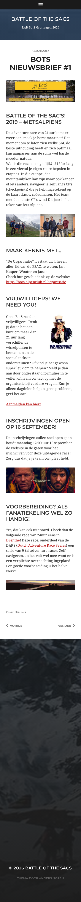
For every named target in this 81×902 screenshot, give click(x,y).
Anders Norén (51, 878)
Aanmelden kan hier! (23, 404)
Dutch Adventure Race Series (41, 545)
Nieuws (20, 612)
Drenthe (13, 540)
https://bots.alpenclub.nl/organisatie (36, 282)
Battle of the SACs (40, 19)
